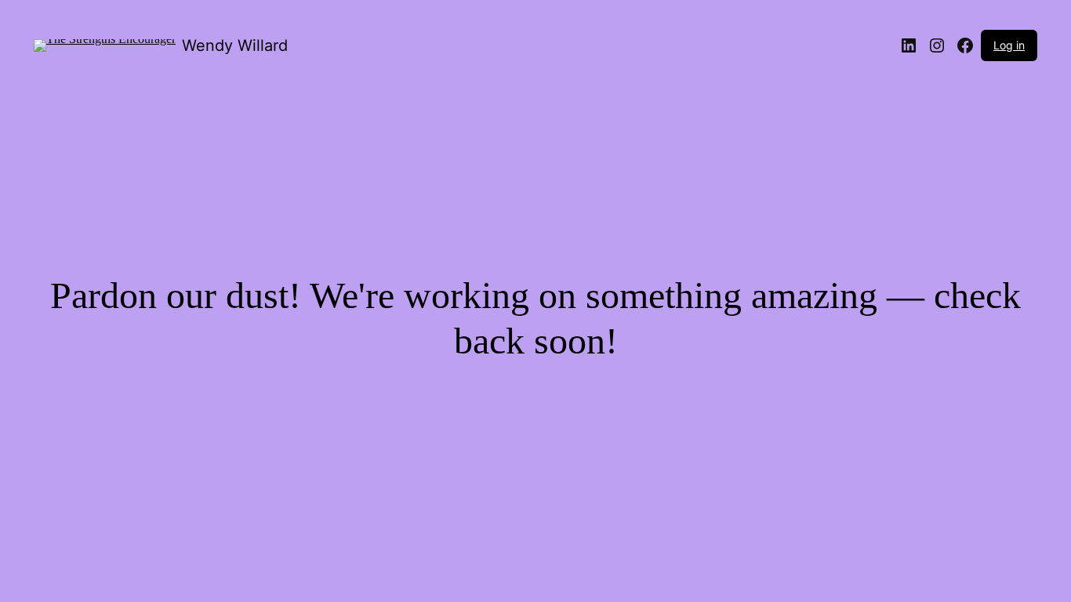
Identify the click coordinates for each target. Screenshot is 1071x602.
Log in (1009, 45)
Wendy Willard (235, 45)
